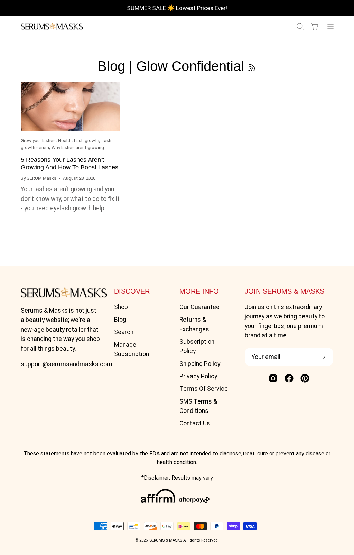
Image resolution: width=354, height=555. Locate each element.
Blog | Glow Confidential (170, 66)
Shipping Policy (199, 363)
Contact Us (194, 423)
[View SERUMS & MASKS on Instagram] (273, 378)
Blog (120, 319)
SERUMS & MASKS (165, 540)
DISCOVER (132, 291)
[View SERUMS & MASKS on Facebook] (289, 378)
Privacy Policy (198, 376)
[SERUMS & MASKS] (52, 26)
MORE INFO (199, 291)
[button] (299, 26)
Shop (121, 307)
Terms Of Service (203, 388)
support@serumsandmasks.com (66, 364)
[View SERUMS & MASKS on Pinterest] (305, 378)
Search (123, 332)
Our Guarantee (199, 307)
